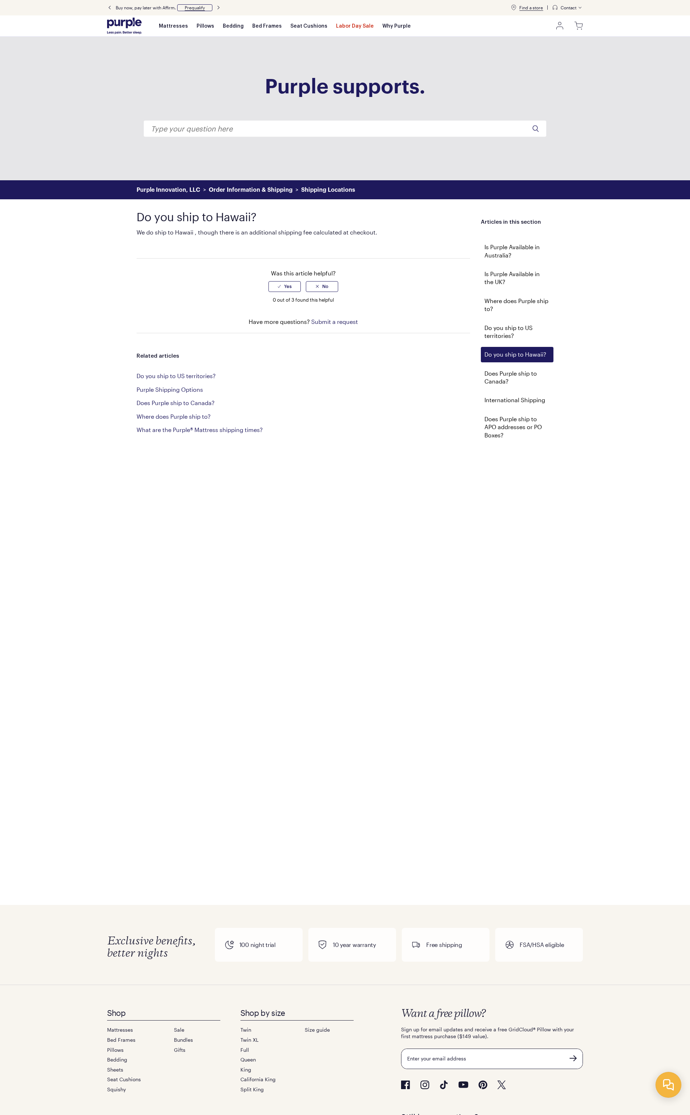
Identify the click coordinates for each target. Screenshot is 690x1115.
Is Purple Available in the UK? (512, 277)
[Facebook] (405, 1085)
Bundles (183, 1040)
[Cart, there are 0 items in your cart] (578, 26)
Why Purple (396, 26)
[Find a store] (513, 7)
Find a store (531, 7)
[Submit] (573, 1058)
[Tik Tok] (444, 1085)
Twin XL (249, 1040)
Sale (179, 1030)
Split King (252, 1089)
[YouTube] (463, 1084)
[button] (194, 7)
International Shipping (514, 399)
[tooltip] (567, 8)
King (245, 1070)
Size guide (317, 1030)
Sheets (115, 1070)
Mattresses (173, 26)
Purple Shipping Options (170, 389)
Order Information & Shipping (251, 190)
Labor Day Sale (355, 26)
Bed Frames (267, 26)
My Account (560, 26)
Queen (248, 1059)
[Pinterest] (482, 1085)
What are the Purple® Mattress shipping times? (200, 429)
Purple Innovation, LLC (168, 190)
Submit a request (334, 321)
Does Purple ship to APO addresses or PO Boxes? (513, 426)
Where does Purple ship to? (516, 304)
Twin (245, 1030)
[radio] (284, 286)
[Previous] (109, 7)
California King (258, 1079)
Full (244, 1050)
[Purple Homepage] (124, 26)
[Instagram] (424, 1085)
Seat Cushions (308, 26)
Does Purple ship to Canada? (510, 377)
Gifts (179, 1050)
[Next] (218, 7)
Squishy (116, 1089)
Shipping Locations (328, 190)
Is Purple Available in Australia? (512, 250)
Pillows (205, 26)
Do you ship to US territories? (508, 331)
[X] (501, 1085)
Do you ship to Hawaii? (515, 354)
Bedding (233, 26)
